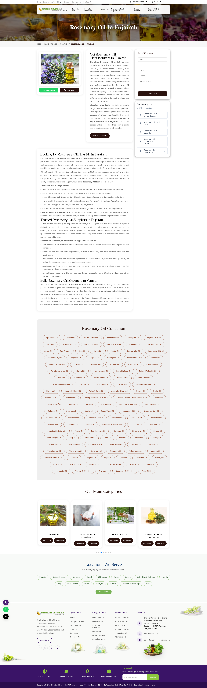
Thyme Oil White (95, 444)
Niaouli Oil (61, 377)
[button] (96, 552)
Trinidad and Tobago (131, 584)
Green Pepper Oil (53, 437)
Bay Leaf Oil (106, 404)
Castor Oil (70, 337)
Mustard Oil (138, 437)
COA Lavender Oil (100, 377)
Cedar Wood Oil (107, 411)
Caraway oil (71, 411)
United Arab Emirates (146, 577)
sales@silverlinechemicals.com (158, 2)
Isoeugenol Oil (113, 358)
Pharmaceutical (99, 635)
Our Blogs (74, 633)
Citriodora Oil (73, 418)
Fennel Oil (79, 431)
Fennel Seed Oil (143, 377)
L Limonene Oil (152, 364)
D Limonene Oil (121, 637)
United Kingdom (59, 577)
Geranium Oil (96, 451)
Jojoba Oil (115, 351)
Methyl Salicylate (114, 344)
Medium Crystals (122, 629)
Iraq (59, 584)
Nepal (86, 584)
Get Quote (47, 543)
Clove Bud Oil (136, 418)
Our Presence (76, 2)
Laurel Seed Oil (122, 377)
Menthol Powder (91, 344)
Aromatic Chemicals (88, 10)
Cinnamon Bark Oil (151, 411)
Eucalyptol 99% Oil (156, 351)
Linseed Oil (97, 351)
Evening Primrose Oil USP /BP (96, 397)
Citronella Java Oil (95, 418)
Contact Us (87, 2)
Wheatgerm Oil (135, 451)
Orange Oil (155, 358)
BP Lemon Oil (79, 377)
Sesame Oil (134, 464)
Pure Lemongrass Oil (59, 371)
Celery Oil (159, 457)
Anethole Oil (133, 364)
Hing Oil (72, 437)
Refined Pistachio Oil (147, 371)
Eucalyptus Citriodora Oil (55, 431)
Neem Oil (159, 397)
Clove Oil (85, 384)
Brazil (89, 577)
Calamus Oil (53, 411)
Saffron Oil (57, 464)
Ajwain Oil (123, 457)
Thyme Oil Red (116, 444)
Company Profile (49, 2)
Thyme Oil (103, 471)
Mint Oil (122, 437)
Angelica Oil (94, 464)
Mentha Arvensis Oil (57, 364)
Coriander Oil (72, 424)
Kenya (128, 577)
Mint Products (63, 10)
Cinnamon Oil (115, 451)
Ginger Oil (157, 431)
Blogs (59, 2)
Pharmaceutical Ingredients (117, 10)
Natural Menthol (121, 621)
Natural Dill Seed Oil (73, 391)
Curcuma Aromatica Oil (112, 424)
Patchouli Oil (74, 444)
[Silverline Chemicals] (49, 9)
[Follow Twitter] (51, 647)
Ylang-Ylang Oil (75, 451)
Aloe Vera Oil (121, 384)
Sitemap (67, 2)
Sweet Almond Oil (134, 358)
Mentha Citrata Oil (90, 337)
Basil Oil (89, 404)
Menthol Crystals (122, 617)
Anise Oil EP (146, 471)
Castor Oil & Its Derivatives (154, 10)
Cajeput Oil (78, 364)
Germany (76, 577)
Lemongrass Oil (154, 344)
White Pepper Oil (54, 451)
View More (60, 543)
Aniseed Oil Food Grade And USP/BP (131, 397)
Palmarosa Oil (55, 444)
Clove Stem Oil (156, 418)
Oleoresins (105, 10)
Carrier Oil (140, 391)
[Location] (139, 623)
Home (39, 2)
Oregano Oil (91, 457)
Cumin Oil (90, 424)
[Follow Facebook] (39, 647)
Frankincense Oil (98, 431)
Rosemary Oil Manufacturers (96, 182)
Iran (148, 584)
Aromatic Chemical (119, 391)
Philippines (102, 577)
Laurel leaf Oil (141, 457)
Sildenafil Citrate (114, 464)
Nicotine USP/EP (51, 397)
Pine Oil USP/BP (54, 404)
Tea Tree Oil (65, 351)
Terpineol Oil (114, 364)
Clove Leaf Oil (52, 424)
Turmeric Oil (136, 444)
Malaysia (99, 584)
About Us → (44, 640)
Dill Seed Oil (155, 424)
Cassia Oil (88, 411)
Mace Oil (107, 437)
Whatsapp (50, 90)
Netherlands (72, 584)
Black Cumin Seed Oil (128, 404)
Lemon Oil (48, 351)
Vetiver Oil (153, 444)
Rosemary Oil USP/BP (125, 471)
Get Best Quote (99, 135)
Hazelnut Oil (51, 391)
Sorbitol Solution (69, 344)
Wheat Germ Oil (96, 391)
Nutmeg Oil (156, 437)
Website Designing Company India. (141, 685)
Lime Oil (82, 351)
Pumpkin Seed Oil (123, 371)
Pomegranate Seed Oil (145, 384)
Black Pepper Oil (152, 404)
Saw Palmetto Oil (101, 371)
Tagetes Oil (94, 358)
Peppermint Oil (133, 351)
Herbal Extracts (137, 10)
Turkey (113, 584)
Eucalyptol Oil (61, 471)
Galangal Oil (119, 431)
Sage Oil (107, 457)
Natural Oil (80, 371)
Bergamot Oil (75, 358)
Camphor (50, 344)
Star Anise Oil (102, 384)
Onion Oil (74, 457)
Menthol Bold (120, 625)
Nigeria (165, 577)
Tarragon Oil (75, 464)
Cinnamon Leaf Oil (52, 418)
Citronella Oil (116, 418)
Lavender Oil (134, 344)
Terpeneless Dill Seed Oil (62, 384)
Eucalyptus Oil (133, 337)
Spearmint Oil (52, 337)
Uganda (42, 577)
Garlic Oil (157, 391)
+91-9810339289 (137, 2)
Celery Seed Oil (128, 411)
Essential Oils (75, 10)
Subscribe (153, 677)
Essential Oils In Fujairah (56, 44)
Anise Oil (150, 464)
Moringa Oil (155, 451)
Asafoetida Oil (89, 437)
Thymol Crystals (154, 337)
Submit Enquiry (152, 94)
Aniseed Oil (95, 364)
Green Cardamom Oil (53, 457)
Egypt (116, 577)
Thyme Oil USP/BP (83, 471)
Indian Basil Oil (113, 337)
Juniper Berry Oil (55, 358)
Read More (103, 592)
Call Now (70, 90)
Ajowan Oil (73, 404)
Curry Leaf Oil (136, 424)
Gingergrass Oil (138, 431)
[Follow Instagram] (45, 647)
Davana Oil (70, 397)
